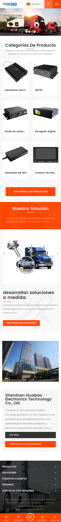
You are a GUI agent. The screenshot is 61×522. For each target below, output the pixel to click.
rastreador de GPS (16, 173)
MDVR (38, 90)
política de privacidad (33, 506)
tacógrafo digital (45, 131)
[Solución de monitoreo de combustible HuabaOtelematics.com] (30, 256)
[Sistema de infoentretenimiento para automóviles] (46, 154)
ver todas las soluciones (21, 323)
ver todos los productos (30, 192)
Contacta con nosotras (25, 444)
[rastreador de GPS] (15, 154)
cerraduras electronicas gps (16, 90)
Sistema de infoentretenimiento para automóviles (46, 173)
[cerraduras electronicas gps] (15, 72)
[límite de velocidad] (15, 113)
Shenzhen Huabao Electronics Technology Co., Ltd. (28, 399)
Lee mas (14, 435)
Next (57, 253)
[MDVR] (46, 72)
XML (20, 506)
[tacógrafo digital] (46, 113)
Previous (3, 253)
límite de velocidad (16, 131)
